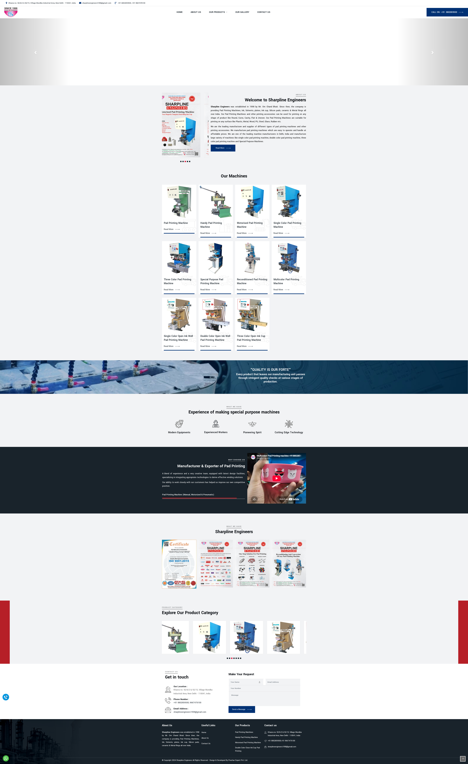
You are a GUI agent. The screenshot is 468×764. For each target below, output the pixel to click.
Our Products (217, 12)
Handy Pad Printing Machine (246, 737)
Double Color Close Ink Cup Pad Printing (247, 749)
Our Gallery (242, 12)
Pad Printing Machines (244, 732)
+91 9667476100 (288, 740)
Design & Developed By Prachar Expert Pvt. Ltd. (229, 760)
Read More (168, 229)
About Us (196, 12)
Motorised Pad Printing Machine (248, 742)
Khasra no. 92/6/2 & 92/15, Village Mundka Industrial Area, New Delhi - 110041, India (285, 734)
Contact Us (263, 12)
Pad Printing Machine (176, 223)
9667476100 (195, 702)
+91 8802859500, (182, 702)
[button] (180, 161)
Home (180, 12)
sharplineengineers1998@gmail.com (96, 3)
